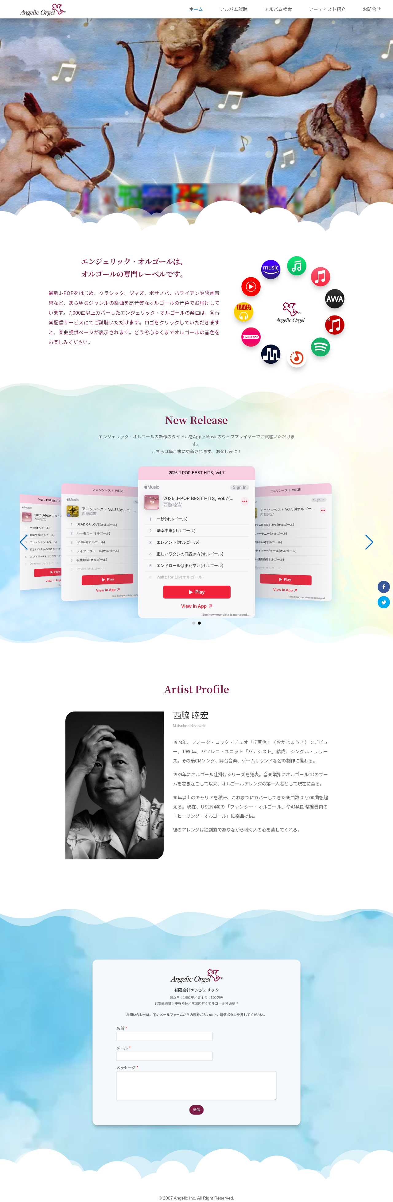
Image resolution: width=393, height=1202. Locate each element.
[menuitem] (196, 9)
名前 (121, 1028)
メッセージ (127, 1068)
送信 (196, 1110)
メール (123, 1048)
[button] (369, 542)
